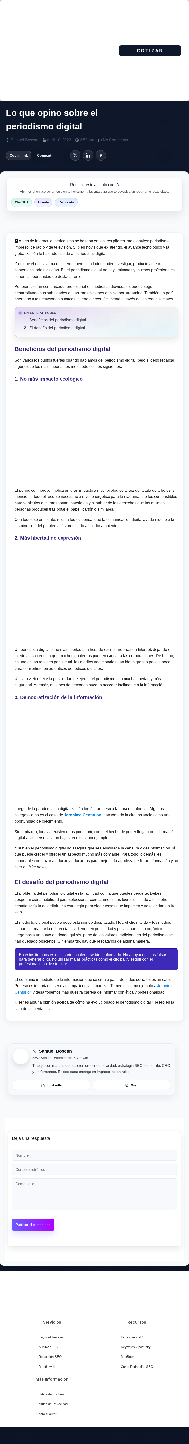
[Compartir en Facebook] (101, 155)
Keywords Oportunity (136, 1347)
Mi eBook (127, 1357)
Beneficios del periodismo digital (57, 320)
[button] (95, 50)
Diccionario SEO (132, 1337)
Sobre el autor (46, 1414)
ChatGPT (21, 202)
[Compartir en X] (75, 155)
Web (135, 1085)
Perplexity (66, 202)
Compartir (45, 155)
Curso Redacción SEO (137, 1367)
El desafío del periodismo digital (57, 328)
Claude (43, 202)
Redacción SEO (50, 1357)
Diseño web (47, 1367)
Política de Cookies (50, 1394)
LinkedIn (54, 1085)
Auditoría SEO (49, 1347)
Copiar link (19, 155)
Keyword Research (52, 1337)
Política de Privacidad (52, 1404)
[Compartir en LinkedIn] (88, 155)
